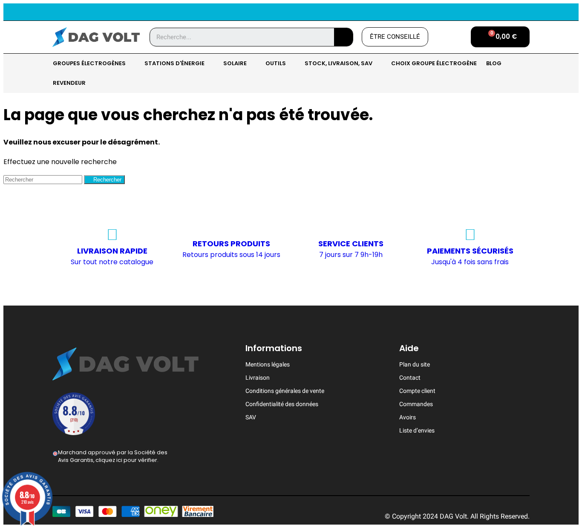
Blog (493, 63)
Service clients (350, 243)
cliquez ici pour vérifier (126, 460)
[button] (395, 36)
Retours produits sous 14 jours (231, 255)
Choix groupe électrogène (434, 63)
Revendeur (69, 83)
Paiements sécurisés (470, 250)
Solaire (235, 63)
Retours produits (231, 243)
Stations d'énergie (174, 63)
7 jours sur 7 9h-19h (351, 255)
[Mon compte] (449, 37)
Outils (275, 63)
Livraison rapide (112, 250)
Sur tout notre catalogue (112, 262)
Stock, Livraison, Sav (338, 63)
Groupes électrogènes (89, 63)
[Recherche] (343, 37)
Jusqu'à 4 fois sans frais (470, 262)
